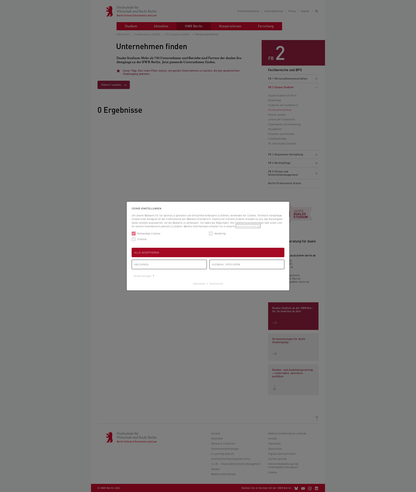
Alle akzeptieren (146, 252)
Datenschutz (216, 283)
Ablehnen (141, 264)
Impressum (199, 283)
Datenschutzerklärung (248, 226)
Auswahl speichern (226, 264)
